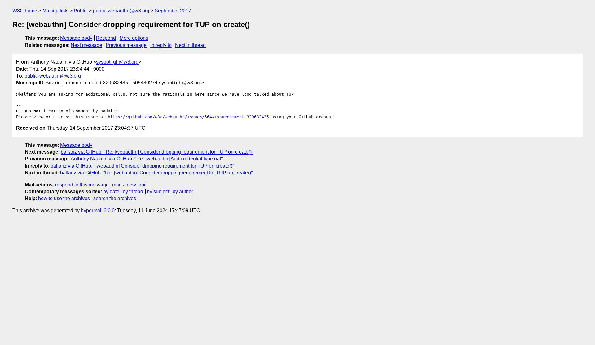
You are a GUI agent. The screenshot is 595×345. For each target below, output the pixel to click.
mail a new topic (130, 184)
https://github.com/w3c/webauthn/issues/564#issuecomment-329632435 (188, 116)
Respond (106, 38)
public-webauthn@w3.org (121, 10)
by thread (133, 191)
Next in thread (190, 45)
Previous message (126, 45)
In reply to (161, 45)
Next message (86, 45)
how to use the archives (64, 198)
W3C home (24, 10)
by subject (158, 191)
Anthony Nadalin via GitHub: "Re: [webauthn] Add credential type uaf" (147, 158)
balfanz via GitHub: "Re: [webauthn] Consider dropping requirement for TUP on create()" (157, 152)
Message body (76, 38)
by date (111, 191)
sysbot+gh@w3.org (117, 62)
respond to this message (82, 184)
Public (81, 10)
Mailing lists (55, 10)
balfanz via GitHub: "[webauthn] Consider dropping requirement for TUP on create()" (142, 165)
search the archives (114, 198)
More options (134, 38)
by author (183, 191)
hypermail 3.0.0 (98, 210)
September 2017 (173, 10)
